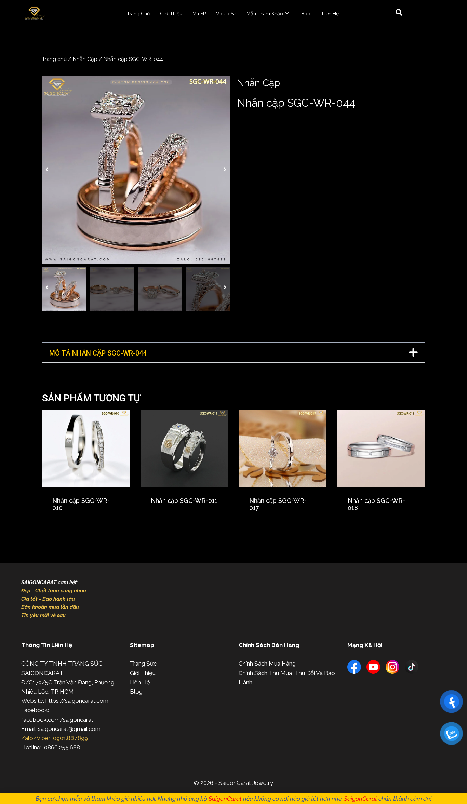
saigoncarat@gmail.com (69, 728)
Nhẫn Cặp (84, 59)
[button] (47, 169)
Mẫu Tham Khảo (264, 13)
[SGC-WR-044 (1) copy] (136, 170)
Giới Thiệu (171, 13)
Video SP (226, 13)
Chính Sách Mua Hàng (267, 663)
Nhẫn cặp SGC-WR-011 (184, 500)
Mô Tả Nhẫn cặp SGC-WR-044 (98, 353)
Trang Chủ (138, 13)
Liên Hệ (330, 13)
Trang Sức (143, 663)
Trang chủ (54, 59)
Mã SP (199, 13)
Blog (306, 13)
